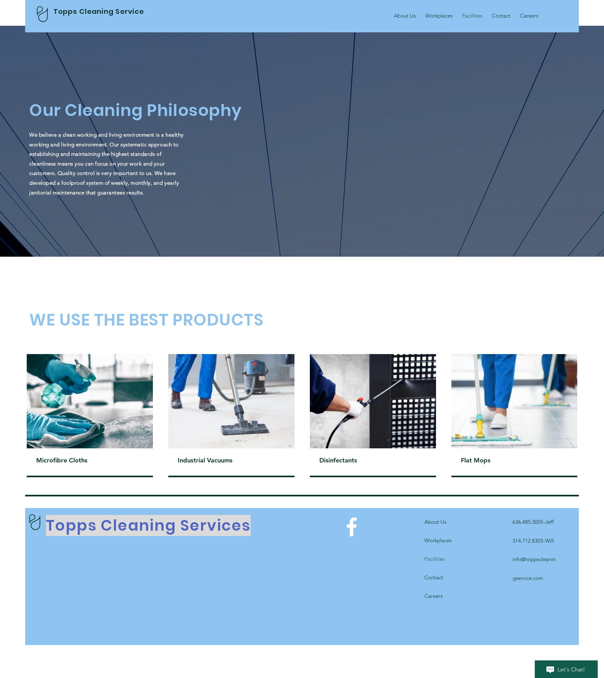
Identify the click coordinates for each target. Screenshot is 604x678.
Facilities (434, 559)
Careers (433, 596)
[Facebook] (351, 526)
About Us (435, 522)
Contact (433, 577)
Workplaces (438, 540)
